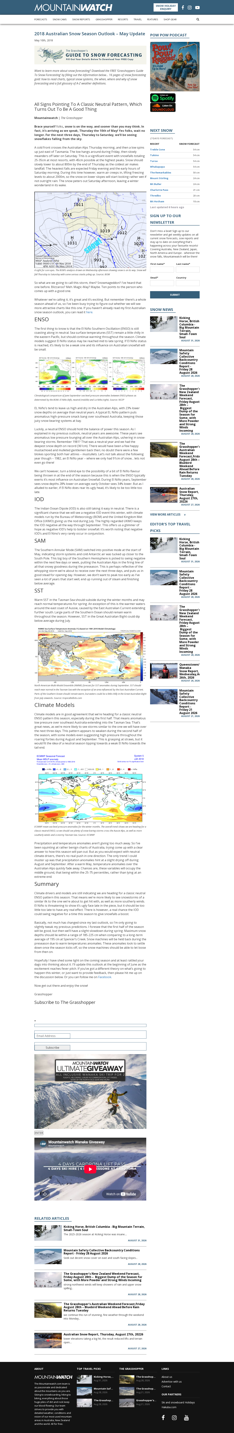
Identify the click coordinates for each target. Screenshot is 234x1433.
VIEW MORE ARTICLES (168, 514)
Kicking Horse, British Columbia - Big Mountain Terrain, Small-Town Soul (104, 1228)
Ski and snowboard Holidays (178, 1402)
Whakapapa (157, 166)
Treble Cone (157, 149)
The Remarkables (160, 172)
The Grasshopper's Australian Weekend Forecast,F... (146, 1376)
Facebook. (105, 977)
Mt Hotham (157, 201)
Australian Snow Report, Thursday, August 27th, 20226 (103, 1334)
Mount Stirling (159, 178)
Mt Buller (155, 184)
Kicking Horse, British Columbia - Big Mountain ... (104, 1376)
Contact (166, 1386)
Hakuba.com (169, 1407)
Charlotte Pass (159, 190)
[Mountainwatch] (73, 7)
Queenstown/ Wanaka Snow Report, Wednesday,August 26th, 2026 (193, 670)
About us (167, 1377)
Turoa (154, 161)
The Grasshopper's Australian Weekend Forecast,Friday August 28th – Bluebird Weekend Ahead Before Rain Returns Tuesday (104, 1307)
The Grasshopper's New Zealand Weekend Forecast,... (104, 1400)
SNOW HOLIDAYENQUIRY (166, 7)
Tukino (154, 155)
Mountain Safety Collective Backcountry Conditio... (104, 1388)
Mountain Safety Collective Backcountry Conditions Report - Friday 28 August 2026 (102, 1252)
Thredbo (155, 195)
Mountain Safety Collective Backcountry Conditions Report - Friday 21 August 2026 (188, 701)
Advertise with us (172, 1381)
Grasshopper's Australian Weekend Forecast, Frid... (146, 1400)
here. (89, 312)
